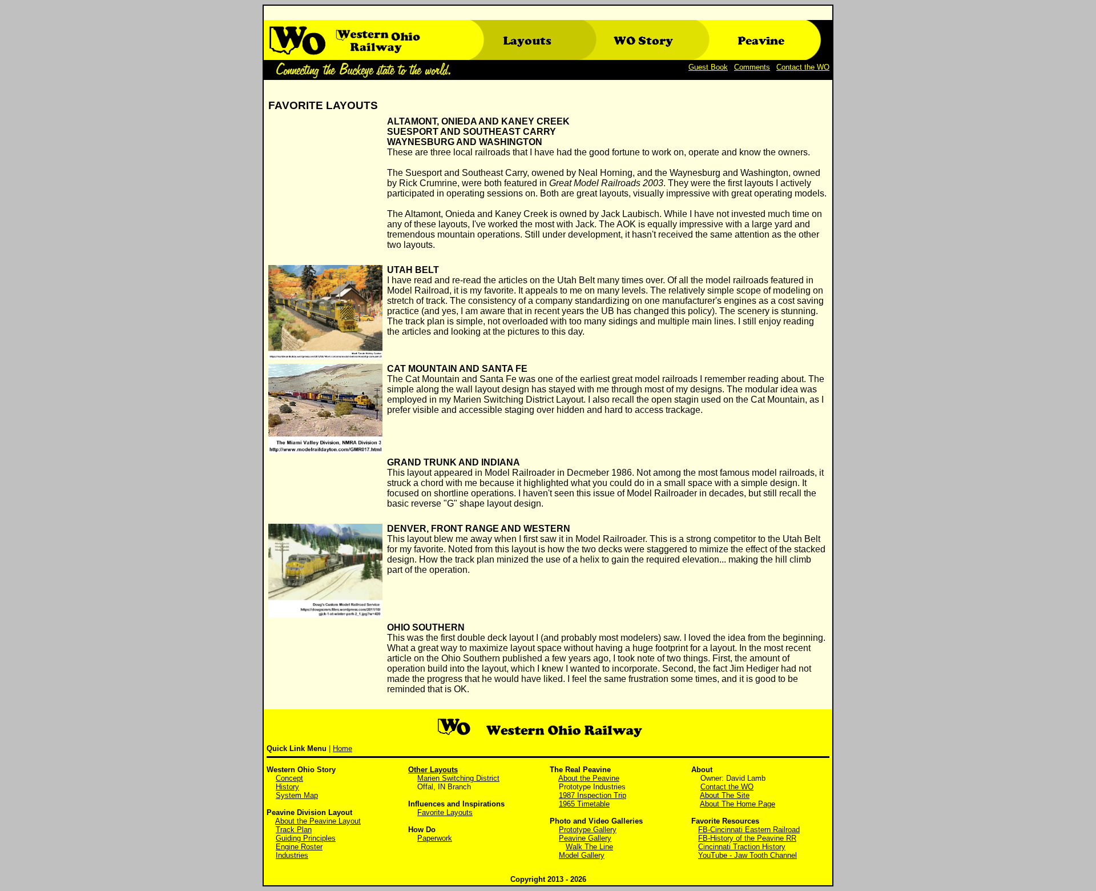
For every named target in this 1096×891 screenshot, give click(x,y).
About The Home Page (737, 804)
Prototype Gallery (587, 829)
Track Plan (294, 829)
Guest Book (708, 67)
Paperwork (434, 838)
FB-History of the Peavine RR (747, 838)
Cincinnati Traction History (741, 846)
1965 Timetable (584, 804)
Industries (292, 855)
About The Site (725, 795)
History (287, 786)
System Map (297, 795)
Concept (289, 778)
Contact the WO (802, 67)
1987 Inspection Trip (592, 795)
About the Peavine (588, 778)
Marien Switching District (458, 778)
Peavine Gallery (585, 838)
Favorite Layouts (445, 812)
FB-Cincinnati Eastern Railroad (749, 829)
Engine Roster (299, 846)
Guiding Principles (306, 838)
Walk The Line (589, 846)
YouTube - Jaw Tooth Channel (747, 855)
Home (342, 748)
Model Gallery (582, 855)
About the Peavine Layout (318, 821)
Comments (752, 67)
